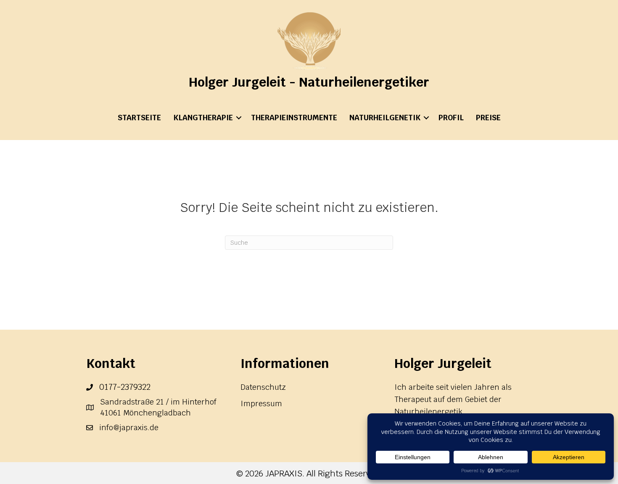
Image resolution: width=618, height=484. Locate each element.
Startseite (139, 117)
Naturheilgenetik (384, 117)
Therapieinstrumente (294, 117)
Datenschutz (263, 387)
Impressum (261, 403)
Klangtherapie (203, 117)
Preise (488, 117)
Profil (451, 117)
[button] (239, 117)
